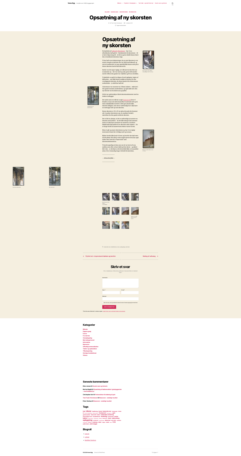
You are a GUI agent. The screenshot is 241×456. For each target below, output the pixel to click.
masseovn (104, 418)
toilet (99, 422)
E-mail (123, 290)
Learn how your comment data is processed (114, 311)
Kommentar (104, 277)
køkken (85, 418)
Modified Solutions (90, 440)
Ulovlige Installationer (90, 353)
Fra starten (86, 336)
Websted (104, 296)
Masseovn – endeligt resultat (108, 398)
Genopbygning (123, 11)
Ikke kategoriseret (88, 340)
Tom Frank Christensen (116, 23)
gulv (113, 413)
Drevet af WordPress (99, 452)
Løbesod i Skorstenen (118, 51)
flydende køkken (95, 413)
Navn (104, 290)
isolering (104, 416)
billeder (89, 411)
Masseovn (86, 344)
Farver (85, 333)
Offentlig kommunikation (90, 346)
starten (90, 422)
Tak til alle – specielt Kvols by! (145, 3)
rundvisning (101, 420)
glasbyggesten (109, 413)
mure (118, 247)
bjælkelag (95, 411)
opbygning (122, 247)
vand (107, 422)
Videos (85, 355)
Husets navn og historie (161, 3)
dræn (119, 411)
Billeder (119, 3)
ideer (98, 414)
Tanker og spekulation (90, 349)
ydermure (86, 424)
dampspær (115, 411)
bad (84, 411)
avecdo (87, 434)
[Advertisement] (102, 368)
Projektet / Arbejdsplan (130, 3)
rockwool (95, 420)
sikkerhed (108, 420)
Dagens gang (114, 11)
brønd (100, 411)
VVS (114, 422)
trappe (103, 422)
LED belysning (96, 418)
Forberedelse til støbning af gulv (105, 394)
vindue (111, 422)
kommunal (111, 416)
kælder (116, 416)
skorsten (128, 247)
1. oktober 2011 (129, 23)
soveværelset (85, 422)
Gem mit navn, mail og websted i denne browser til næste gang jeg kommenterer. (121, 302)
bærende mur (107, 247)
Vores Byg (71, 3)
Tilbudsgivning (87, 351)
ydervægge (93, 424)
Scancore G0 (127, 100)
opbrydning (115, 418)
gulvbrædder (86, 414)
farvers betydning (88, 413)
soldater (119, 420)
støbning (94, 422)
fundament (102, 413)
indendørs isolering (107, 414)
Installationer (114, 247)
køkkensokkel (90, 418)
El (83, 413)
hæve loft (93, 414)
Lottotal (87, 437)
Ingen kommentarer (121, 25)
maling (100, 418)
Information (132, 11)
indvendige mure (87, 416)
